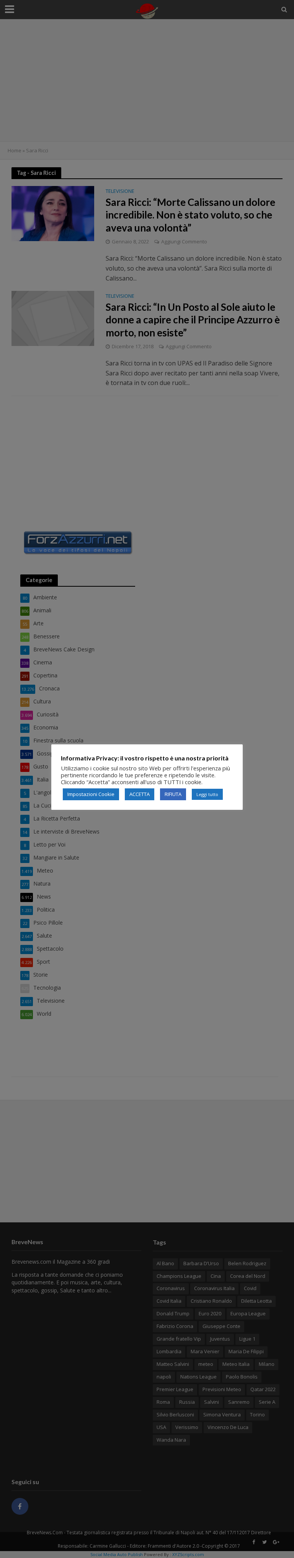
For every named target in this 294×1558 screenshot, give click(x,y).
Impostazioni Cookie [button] (90, 794)
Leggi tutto (207, 794)
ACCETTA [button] (139, 794)
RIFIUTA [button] (173, 794)
